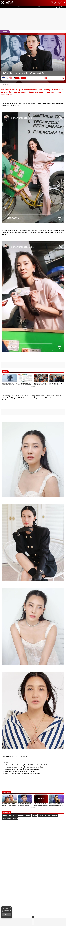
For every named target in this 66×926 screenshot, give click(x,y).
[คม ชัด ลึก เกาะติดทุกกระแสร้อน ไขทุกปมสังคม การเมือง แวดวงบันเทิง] (33, 3)
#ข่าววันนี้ (4, 815)
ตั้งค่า (6, 916)
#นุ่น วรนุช (47, 815)
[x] (55, 2)
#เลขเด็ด (28, 815)
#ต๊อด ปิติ (15, 818)
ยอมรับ (6, 914)
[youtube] (58, 2)
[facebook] (52, 2)
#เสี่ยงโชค (54, 815)
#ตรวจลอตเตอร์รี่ (6, 818)
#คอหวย (34, 815)
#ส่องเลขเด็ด (21, 815)
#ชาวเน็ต (41, 815)
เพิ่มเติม (3, 911)
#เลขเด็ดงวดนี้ (12, 815)
